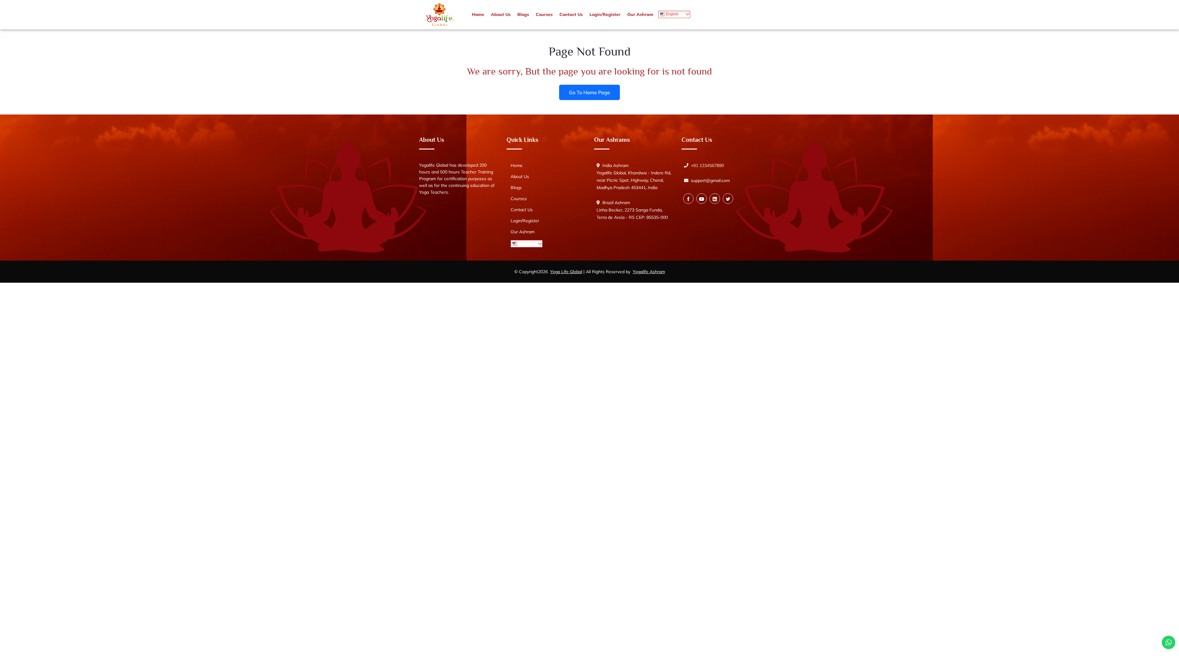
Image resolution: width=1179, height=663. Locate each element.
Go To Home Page (589, 92)
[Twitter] (728, 198)
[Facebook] (688, 198)
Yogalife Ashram (649, 271)
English (672, 14)
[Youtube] (701, 198)
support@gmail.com (710, 180)
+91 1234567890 (707, 165)
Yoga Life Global (566, 271)
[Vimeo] (715, 198)
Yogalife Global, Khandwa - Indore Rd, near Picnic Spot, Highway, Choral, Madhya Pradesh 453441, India (634, 180)
